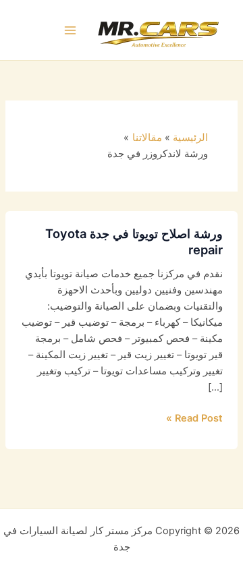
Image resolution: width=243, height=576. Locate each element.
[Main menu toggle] (71, 30)
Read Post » (194, 417)
